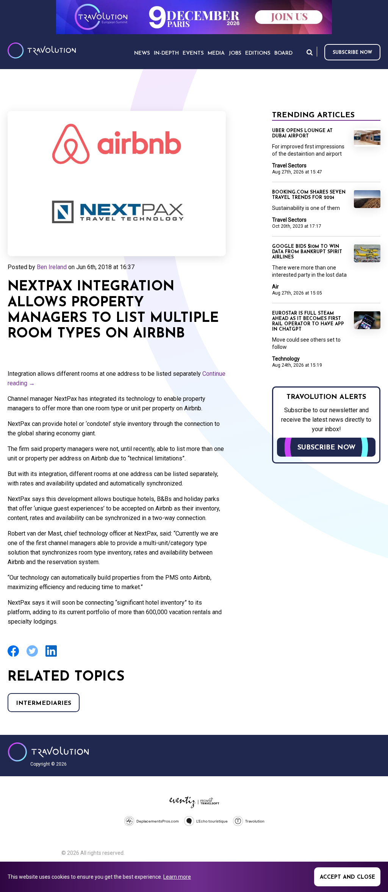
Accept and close (347, 877)
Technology (286, 358)
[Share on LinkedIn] (51, 656)
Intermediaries (43, 703)
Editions (258, 53)
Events (193, 53)
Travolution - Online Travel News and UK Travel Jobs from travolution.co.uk (48, 751)
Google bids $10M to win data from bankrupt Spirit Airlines (307, 252)
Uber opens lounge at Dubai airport (302, 134)
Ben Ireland (52, 267)
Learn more (177, 877)
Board (283, 53)
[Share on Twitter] (32, 656)
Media (216, 53)
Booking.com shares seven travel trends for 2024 (309, 195)
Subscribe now (352, 52)
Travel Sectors (289, 165)
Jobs (234, 53)
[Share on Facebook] (13, 656)
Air (275, 286)
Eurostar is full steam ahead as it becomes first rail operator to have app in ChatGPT (308, 321)
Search (309, 52)
